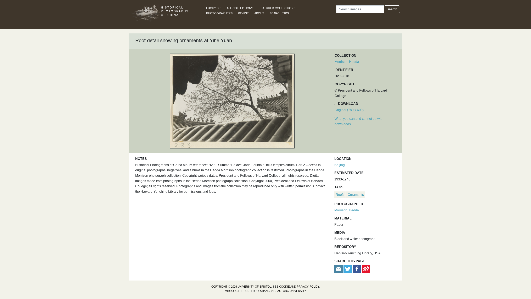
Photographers (219, 13)
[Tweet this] (348, 269)
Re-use (243, 13)
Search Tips (279, 13)
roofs (340, 194)
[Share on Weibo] (366, 269)
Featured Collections (277, 8)
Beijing (339, 165)
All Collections (240, 8)
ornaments (356, 194)
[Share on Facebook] (357, 269)
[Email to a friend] (338, 269)
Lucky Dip (213, 8)
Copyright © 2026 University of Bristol (241, 286)
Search (392, 9)
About (259, 13)
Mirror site (234, 291)
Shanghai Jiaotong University (283, 291)
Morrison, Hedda (347, 62)
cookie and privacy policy (299, 286)
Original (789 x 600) (349, 110)
